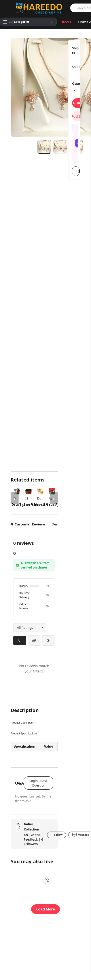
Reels (66, 22)
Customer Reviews (30, 524)
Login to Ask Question (38, 783)
